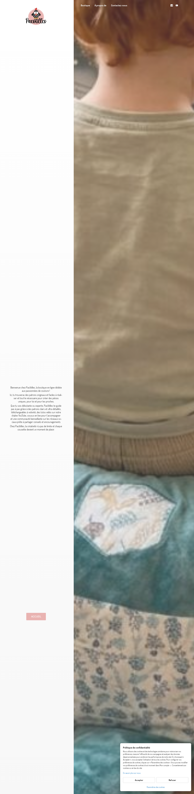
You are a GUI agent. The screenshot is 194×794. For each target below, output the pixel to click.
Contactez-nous (119, 5)
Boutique (85, 5)
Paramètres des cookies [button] (156, 787)
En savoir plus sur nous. (132, 773)
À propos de (100, 5)
